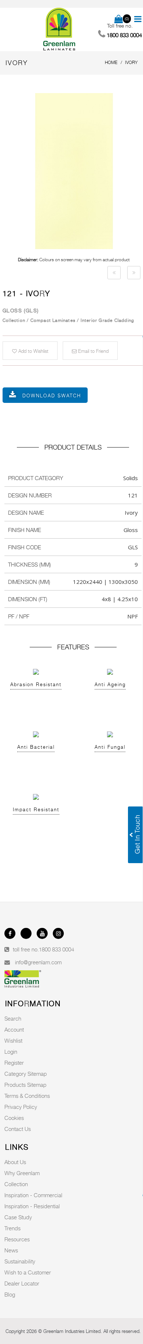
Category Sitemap (25, 1073)
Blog (9, 1294)
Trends (12, 1228)
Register (14, 1062)
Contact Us (17, 1128)
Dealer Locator (21, 1283)
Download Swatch (51, 395)
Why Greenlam (22, 1173)
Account (14, 1029)
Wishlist (13, 1040)
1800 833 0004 (56, 949)
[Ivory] (114, 272)
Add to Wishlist (32, 351)
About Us (15, 1162)
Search (12, 1018)
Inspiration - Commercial (33, 1195)
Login (10, 1051)
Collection (16, 1184)
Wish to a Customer (27, 1272)
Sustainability (19, 1261)
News (11, 1250)
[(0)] (118, 19)
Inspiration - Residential (32, 1206)
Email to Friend (93, 351)
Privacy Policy (20, 1106)
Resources (17, 1239)
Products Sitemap (25, 1084)
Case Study (18, 1217)
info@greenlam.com (38, 962)
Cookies (14, 1117)
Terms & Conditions (27, 1095)
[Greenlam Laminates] (60, 29)
